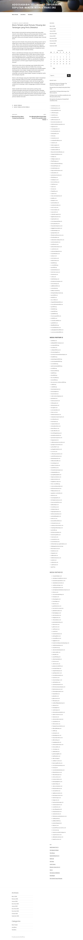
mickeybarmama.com (55, 523)
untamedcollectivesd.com (57, 719)
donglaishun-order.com (56, 481)
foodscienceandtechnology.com (59, 832)
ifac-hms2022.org (55, 377)
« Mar (54, 68)
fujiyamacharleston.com (56, 476)
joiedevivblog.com (56, 783)
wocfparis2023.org (55, 345)
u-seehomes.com (54, 248)
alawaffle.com (55, 654)
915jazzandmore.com (55, 490)
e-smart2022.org (54, 265)
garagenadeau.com (55, 232)
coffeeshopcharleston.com (56, 453)
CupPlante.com (54, 184)
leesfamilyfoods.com (55, 269)
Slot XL (51, 869)
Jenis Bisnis (22, 14)
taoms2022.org (54, 379)
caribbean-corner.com (57, 760)
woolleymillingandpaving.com (58, 702)
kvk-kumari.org (55, 830)
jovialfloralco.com (54, 244)
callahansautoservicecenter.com (58, 442)
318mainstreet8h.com (55, 460)
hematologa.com (56, 601)
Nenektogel (52, 875)
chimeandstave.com (56, 619)
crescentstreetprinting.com (58, 594)
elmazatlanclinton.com (56, 426)
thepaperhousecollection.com (58, 726)
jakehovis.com (54, 495)
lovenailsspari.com (55, 463)
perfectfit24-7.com (55, 446)
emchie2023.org (54, 363)
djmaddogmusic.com (56, 735)
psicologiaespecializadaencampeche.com (61, 589)
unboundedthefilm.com (56, 110)
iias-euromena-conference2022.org (58, 382)
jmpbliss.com (54, 198)
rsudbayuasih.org (56, 818)
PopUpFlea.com (54, 191)
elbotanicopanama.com (56, 414)
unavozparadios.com (55, 409)
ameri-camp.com (54, 207)
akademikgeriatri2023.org (56, 359)
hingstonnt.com (54, 126)
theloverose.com (55, 624)
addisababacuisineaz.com (57, 836)
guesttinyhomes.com (56, 606)
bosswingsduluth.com (55, 497)
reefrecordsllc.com (56, 652)
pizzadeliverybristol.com (56, 435)
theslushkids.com (56, 693)
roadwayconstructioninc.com (57, 525)
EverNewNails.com (55, 237)
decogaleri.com (54, 407)
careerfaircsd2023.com (56, 320)
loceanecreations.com (57, 779)
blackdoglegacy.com (56, 612)
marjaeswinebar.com (55, 423)
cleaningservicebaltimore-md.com (59, 578)
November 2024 (53, 40)
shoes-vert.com (54, 412)
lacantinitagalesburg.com (56, 433)
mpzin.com (53, 186)
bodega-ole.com (55, 800)
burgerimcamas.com (56, 839)
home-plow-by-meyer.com (57, 608)
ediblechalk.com (54, 555)
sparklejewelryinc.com (57, 672)
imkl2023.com (54, 318)
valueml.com (53, 193)
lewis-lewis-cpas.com (55, 272)
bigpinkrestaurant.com (55, 216)
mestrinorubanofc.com (57, 804)
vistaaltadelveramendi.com (58, 582)
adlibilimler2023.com (55, 285)
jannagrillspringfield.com (56, 474)
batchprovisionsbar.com (56, 532)
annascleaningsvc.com (57, 679)
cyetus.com (53, 276)
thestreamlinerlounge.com (57, 802)
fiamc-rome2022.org (55, 483)
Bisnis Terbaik (15, 14)
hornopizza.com (55, 596)
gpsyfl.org (53, 566)
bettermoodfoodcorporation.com (58, 124)
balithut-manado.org (55, 290)
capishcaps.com (54, 564)
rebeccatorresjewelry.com (56, 195)
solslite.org (54, 730)
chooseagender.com (55, 128)
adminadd (25, 23)
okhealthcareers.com (55, 105)
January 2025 (52, 36)
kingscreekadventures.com (57, 170)
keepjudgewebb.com (56, 742)
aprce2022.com (54, 295)
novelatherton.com (56, 806)
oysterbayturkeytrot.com (57, 684)
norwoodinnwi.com (56, 790)
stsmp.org (53, 135)
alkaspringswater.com (55, 458)
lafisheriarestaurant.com (56, 488)
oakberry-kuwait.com (55, 465)
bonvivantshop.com (55, 182)
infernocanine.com (56, 723)
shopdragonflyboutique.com (57, 527)
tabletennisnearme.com (56, 557)
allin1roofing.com (56, 740)
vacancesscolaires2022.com (57, 332)
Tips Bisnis (30, 14)
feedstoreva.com (54, 550)
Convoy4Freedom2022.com (57, 304)
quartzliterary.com (55, 467)
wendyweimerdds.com (55, 205)
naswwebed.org (54, 288)
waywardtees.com (55, 117)
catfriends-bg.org (54, 112)
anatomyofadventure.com (57, 744)
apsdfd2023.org (54, 313)
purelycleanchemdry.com (56, 175)
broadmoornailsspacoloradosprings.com (60, 642)
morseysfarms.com (55, 539)
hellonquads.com (54, 403)
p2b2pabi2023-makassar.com (57, 342)
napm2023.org (54, 311)
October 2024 (53, 43)
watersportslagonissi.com (56, 251)
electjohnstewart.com (57, 811)
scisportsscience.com (57, 834)
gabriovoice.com (55, 626)
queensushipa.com (55, 202)
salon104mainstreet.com (56, 456)
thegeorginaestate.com (56, 511)
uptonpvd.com (55, 705)
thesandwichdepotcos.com (56, 225)
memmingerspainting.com (56, 221)
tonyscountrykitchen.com (56, 502)
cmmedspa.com (55, 749)
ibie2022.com (54, 297)
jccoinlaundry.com (55, 419)
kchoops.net (55, 767)
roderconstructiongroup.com (57, 396)
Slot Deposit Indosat (54, 850)
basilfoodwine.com (56, 756)
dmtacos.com (55, 592)
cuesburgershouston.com (57, 587)
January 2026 (52, 31)
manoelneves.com (55, 138)
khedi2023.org (54, 356)
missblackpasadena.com (57, 645)
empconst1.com (54, 212)
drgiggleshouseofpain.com (56, 228)
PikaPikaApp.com (55, 161)
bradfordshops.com (55, 279)
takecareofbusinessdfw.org (56, 163)
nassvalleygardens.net (57, 809)
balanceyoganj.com (55, 145)
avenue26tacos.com (56, 638)
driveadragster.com (56, 599)
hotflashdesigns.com (55, 230)
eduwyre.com (54, 255)
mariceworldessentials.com (57, 486)
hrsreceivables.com (55, 209)
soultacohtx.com (54, 562)
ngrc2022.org (54, 267)
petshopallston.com (56, 636)
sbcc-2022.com (54, 299)
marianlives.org (54, 115)
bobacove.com (54, 518)
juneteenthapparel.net (57, 823)
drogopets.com (54, 553)
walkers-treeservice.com (57, 714)
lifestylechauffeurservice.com (57, 235)
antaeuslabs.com (54, 172)
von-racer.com (54, 451)
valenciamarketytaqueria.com (58, 649)
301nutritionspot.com (56, 774)
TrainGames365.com (55, 149)
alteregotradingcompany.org (57, 292)
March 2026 (52, 26)
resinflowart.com (56, 629)
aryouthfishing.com (56, 656)
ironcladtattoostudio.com (57, 675)
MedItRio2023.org (55, 325)
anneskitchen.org (56, 647)
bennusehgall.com (55, 391)
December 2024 (53, 38)
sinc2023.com (54, 347)
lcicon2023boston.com (56, 327)
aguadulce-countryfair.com (56, 493)
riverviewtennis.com (55, 541)
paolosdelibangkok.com (56, 516)
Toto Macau (52, 853)
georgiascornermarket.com (57, 444)
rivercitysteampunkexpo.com (58, 765)
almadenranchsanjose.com (56, 281)
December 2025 (53, 33)
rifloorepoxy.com (55, 700)
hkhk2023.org (54, 309)
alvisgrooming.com (55, 509)
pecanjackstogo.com (56, 668)
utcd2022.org (54, 368)
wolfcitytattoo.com (56, 682)
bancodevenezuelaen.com (56, 121)
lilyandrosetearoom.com (57, 689)
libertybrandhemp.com (57, 788)
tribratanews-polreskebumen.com (59, 816)
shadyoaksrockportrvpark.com (57, 416)
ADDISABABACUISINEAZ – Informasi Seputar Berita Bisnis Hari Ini (37, 6)
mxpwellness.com (56, 721)
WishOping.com (54, 177)
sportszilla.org (54, 530)
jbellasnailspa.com (55, 504)
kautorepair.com (54, 421)
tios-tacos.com (55, 661)
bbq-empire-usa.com (55, 548)
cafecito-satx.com (56, 663)
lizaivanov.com (55, 603)
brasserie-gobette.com (56, 534)
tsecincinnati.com (54, 393)
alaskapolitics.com (55, 133)
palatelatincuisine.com (57, 610)
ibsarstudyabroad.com (55, 389)
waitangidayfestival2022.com (57, 329)
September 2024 (53, 45)
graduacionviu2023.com (57, 666)
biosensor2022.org (55, 370)
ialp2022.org (53, 372)
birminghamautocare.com (56, 500)
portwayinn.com (55, 733)
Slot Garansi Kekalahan (55, 872)
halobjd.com (53, 156)
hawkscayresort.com (55, 400)
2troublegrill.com (55, 707)
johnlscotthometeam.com (56, 246)
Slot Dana (52, 861)
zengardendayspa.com (57, 670)
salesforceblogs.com (55, 147)
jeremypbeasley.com (55, 223)
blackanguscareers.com (57, 795)
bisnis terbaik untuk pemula (22, 107)
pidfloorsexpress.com (55, 119)
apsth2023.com (54, 322)
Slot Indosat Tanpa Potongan (56, 878)
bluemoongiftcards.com (57, 763)
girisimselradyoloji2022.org (56, 366)
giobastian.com (55, 696)
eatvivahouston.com (56, 615)
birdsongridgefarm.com (57, 781)
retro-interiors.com (55, 258)
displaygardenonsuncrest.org (57, 546)
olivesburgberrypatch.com (57, 691)
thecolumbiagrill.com (55, 352)
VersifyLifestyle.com (55, 168)
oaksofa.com (54, 560)
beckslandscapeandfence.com (58, 580)
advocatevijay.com (55, 283)
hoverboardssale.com (55, 131)
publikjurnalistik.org (56, 820)
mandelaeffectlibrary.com (56, 140)
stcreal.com (53, 188)
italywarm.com (55, 825)
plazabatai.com (54, 398)
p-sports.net (54, 631)
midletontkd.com (56, 751)
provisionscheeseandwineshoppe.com (59, 354)
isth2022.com (54, 340)
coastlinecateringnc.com (57, 585)
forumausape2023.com (56, 316)
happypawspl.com (55, 440)
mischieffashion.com (55, 253)
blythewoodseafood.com (56, 513)
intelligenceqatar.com (55, 158)
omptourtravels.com (56, 813)
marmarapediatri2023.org (56, 361)
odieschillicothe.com (55, 430)
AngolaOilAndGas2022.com (57, 302)
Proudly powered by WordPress (18, 936)
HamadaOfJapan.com (55, 165)
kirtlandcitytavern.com (57, 772)
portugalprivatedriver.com (56, 449)
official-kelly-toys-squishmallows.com (59, 543)
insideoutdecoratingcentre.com (57, 239)
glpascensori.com (56, 698)
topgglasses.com (56, 640)
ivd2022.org (53, 384)
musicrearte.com (54, 536)
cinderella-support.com (56, 214)
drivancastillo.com (56, 746)
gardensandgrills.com (56, 753)
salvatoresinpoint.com (55, 242)
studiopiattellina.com (55, 472)
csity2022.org (54, 386)
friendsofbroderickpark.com (57, 470)
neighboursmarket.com (57, 793)
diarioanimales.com (55, 405)
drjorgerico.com (54, 200)
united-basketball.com (57, 659)
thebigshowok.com (56, 617)
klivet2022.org (54, 375)
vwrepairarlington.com (57, 576)
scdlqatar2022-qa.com (56, 349)
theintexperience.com (55, 108)
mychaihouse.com (55, 506)
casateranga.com (56, 709)
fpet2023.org (54, 262)
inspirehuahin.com (55, 218)
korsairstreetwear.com (57, 633)
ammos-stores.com (56, 776)
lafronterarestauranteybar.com (58, 686)
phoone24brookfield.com (56, 520)
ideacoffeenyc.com (55, 428)
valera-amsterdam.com (57, 786)
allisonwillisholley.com (56, 728)
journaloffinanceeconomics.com (59, 827)
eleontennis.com (54, 274)
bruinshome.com (55, 677)
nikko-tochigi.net (55, 758)
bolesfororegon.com (56, 797)
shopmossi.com (55, 716)
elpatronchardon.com (55, 479)
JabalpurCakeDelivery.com (56, 154)
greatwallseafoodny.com (57, 622)
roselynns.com (54, 142)
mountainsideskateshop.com (58, 770)
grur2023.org (54, 306)
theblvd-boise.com (55, 260)
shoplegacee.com (54, 179)
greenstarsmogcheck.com (56, 437)
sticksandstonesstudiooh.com (58, 712)
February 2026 (53, 28)
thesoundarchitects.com (57, 737)
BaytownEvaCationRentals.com (57, 152)
